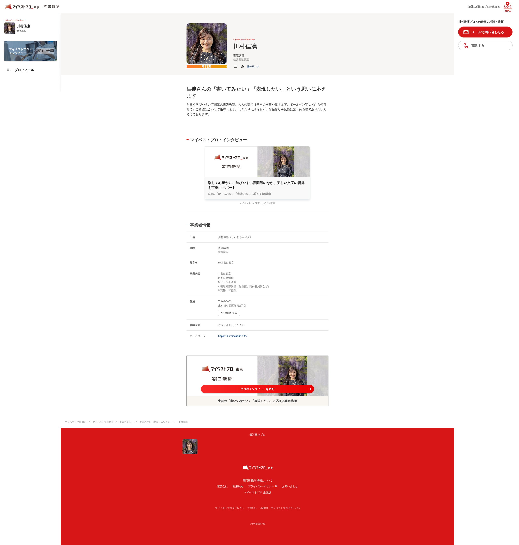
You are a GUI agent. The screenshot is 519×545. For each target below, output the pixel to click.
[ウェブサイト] (235, 66)
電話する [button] (477, 45)
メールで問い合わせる (487, 32)
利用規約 (238, 486)
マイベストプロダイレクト (229, 508)
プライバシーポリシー (261, 486)
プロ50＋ (252, 508)
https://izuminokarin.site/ (232, 336)
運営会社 (222, 486)
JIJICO (264, 508)
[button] (253, 66)
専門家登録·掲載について (257, 480)
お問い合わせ (290, 486)
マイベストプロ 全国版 (257, 492)
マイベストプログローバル (285, 508)
